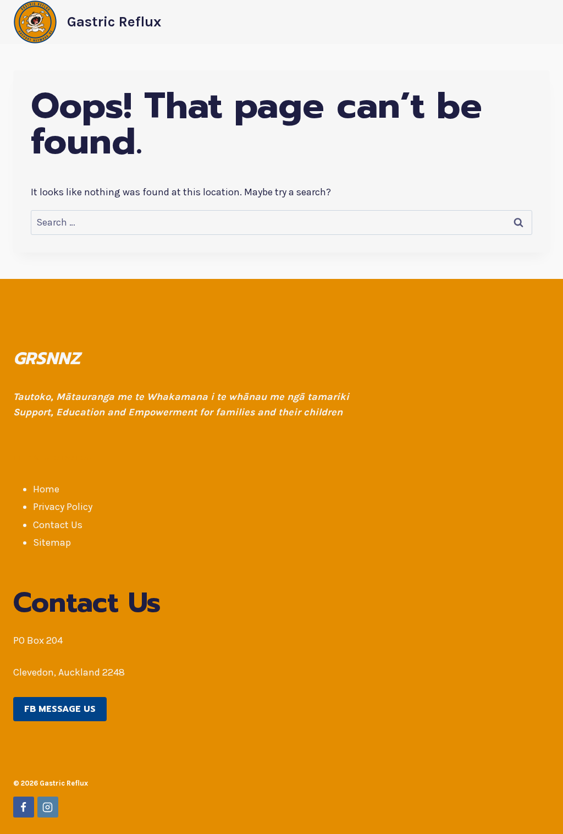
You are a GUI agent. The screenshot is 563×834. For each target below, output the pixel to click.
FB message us (60, 709)
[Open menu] (539, 21)
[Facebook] (23, 807)
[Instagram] (47, 807)
